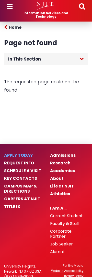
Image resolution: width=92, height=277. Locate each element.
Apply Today (18, 155)
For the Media (73, 266)
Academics (62, 170)
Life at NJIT (62, 186)
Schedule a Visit (22, 170)
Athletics (60, 193)
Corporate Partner (61, 234)
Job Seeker (61, 244)
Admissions (63, 155)
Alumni (57, 251)
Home (15, 27)
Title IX (12, 206)
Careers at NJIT (22, 199)
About (57, 178)
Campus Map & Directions (20, 189)
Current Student (66, 216)
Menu (9, 6)
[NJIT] (45, 6)
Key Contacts (20, 178)
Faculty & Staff (65, 223)
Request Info (19, 163)
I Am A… (58, 208)
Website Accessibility (67, 271)
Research (60, 163)
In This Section (24, 59)
